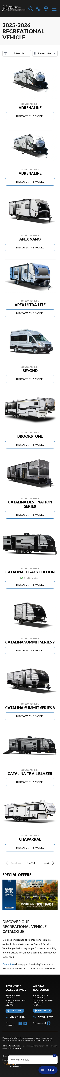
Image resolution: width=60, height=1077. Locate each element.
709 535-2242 (45, 1016)
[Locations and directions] (46, 8)
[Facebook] (20, 1024)
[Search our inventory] (31, 8)
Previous (16, 863)
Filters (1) (19, 53)
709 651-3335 (17, 1016)
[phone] (38, 8)
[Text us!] (48, 1070)
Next (46, 863)
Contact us (8, 964)
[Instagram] (25, 1024)
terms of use (16, 1048)
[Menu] (54, 8)
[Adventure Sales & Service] (13, 8)
